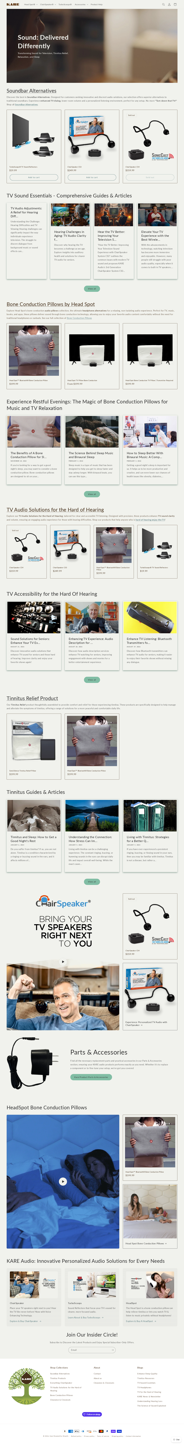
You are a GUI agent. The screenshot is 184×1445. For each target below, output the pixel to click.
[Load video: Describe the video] (63, 1182)
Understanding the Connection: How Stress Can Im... (90, 839)
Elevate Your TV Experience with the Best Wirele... (155, 235)
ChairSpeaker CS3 (74, 167)
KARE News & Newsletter (149, 1396)
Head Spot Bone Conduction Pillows (145, 1243)
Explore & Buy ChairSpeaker (24, 1321)
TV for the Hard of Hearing (149, 1392)
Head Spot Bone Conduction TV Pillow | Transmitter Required (149, 380)
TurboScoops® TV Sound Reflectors (23, 167)
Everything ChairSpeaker (61, 1383)
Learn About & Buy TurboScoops (84, 1317)
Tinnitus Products (58, 1378)
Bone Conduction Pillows (79, 318)
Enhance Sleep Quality (147, 1373)
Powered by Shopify (61, 1436)
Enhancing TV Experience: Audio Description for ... (91, 640)
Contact (97, 1373)
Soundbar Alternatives (32, 91)
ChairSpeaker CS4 (133, 167)
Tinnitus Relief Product (32, 698)
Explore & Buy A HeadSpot (139, 1321)
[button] (31, 4)
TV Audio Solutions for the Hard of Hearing (55, 510)
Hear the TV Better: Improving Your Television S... (111, 235)
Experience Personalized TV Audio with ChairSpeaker (146, 1023)
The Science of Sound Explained (151, 1406)
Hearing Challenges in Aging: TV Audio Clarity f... (70, 235)
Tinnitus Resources (145, 1378)
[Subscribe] (113, 1350)
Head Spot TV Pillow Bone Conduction (82, 380)
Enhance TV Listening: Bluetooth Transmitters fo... (149, 640)
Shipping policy (117, 1436)
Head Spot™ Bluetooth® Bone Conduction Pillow (28, 380)
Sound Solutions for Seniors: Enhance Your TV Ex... (30, 640)
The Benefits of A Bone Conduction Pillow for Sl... (29, 455)
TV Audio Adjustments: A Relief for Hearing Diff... (26, 212)
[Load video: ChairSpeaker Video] (63, 961)
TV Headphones (144, 1387)
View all (92, 288)
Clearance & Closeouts (60, 1400)
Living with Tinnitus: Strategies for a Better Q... (148, 839)
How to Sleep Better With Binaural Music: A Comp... (145, 455)
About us (98, 1378)
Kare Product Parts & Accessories (91, 1077)
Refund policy (76, 1436)
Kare (51, 1436)
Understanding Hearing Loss (149, 1401)
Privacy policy (89, 1436)
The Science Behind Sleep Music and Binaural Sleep (91, 455)
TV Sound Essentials (146, 1383)
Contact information (133, 1436)
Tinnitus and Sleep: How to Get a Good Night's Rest (33, 839)
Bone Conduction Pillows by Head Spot (51, 304)
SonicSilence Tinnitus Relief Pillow (22, 771)
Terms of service (103, 1436)
